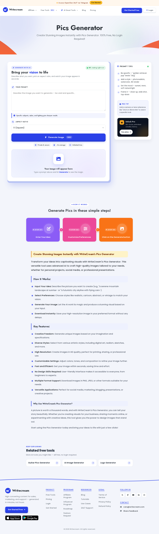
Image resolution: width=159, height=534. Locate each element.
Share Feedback (130, 511)
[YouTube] (133, 495)
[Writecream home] (8, 490)
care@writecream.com (133, 507)
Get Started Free (131, 10)
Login (150, 10)
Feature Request (67, 514)
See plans (125, 132)
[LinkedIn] (139, 495)
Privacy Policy (105, 502)
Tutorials (85, 499)
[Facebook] (128, 495)
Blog (84, 10)
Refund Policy (105, 506)
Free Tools (47, 10)
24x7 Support (87, 508)
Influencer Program (68, 503)
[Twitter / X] (122, 495)
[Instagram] (144, 495)
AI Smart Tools (70, 10)
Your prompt (22, 87)
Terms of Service (103, 496)
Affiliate (31, 10)
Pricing (93, 10)
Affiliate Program (67, 496)
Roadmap (68, 509)
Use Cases (86, 503)
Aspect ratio (22, 122)
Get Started (51, 508)
